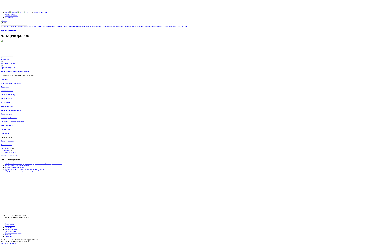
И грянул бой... (6, 129)
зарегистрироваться (40, 12)
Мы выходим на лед (8, 95)
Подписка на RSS (11, 229)
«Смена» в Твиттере (11, 16)
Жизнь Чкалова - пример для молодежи (15, 71)
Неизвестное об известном (153, 26)
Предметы (166, 26)
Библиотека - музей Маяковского (13, 122)
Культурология (91, 26)
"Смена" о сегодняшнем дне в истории (14, 26)
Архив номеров (10, 14)
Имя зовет (4, 79)
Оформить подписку (8, 68)
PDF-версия (5, 59)
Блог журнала (9, 224)
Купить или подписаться (104, 26)
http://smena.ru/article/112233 (10, 243)
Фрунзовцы (5, 87)
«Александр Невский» (9, 118)
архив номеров (9, 30)
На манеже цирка (7, 125)
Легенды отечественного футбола (124, 26)
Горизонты (31, 26)
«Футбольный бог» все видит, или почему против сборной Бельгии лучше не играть (33, 164)
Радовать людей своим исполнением (17, 165)
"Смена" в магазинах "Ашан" (15, 167)
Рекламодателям (10, 231)
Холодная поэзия (7, 106)
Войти (7, 12)
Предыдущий (5, 150)
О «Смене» (8, 227)
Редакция (8, 234)
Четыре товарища (7, 141)
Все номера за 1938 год (8, 64)
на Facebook (9, 17)
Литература (140, 26)
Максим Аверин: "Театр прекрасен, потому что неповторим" (25, 169)
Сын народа (5, 133)
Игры (62, 26)
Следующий (5, 148)
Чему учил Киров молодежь (11, 83)
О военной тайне (7, 91)
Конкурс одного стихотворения (74, 26)
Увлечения (173, 26)
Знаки (58, 26)
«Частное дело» (6, 98)
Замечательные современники (45, 26)
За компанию (5, 102)
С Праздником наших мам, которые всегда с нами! (22, 171)
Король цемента (6, 145)
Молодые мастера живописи (11, 110)
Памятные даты (6, 114)
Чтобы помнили (183, 26)
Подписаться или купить (13, 233)
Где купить (8, 236)
